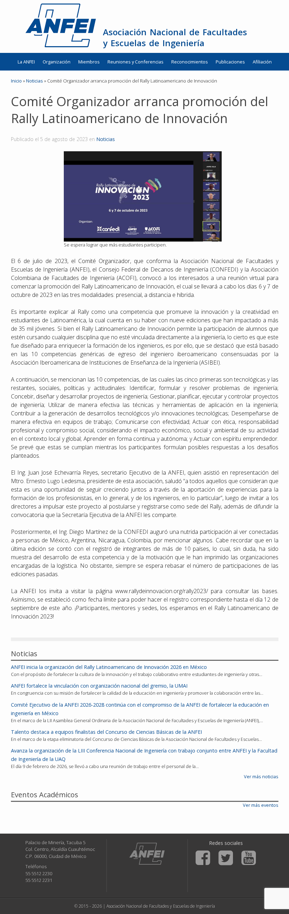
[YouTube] (248, 857)
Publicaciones (230, 62)
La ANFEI (26, 62)
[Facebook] (203, 857)
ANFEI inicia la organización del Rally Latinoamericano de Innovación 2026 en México (109, 667)
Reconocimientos (189, 62)
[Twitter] (226, 857)
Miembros (89, 62)
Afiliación (262, 62)
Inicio (16, 81)
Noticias (105, 139)
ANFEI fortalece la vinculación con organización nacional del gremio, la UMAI (99, 685)
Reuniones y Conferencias (135, 62)
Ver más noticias (261, 776)
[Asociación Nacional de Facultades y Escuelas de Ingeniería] (147, 854)
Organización (56, 62)
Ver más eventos (260, 805)
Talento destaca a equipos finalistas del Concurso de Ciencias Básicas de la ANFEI (106, 732)
